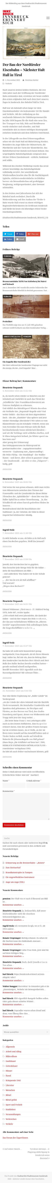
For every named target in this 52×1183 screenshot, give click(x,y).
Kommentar (9, 791)
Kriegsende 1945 (13, 1080)
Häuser (9, 1071)
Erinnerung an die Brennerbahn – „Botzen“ (25, 863)
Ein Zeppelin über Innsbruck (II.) (16, 361)
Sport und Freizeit (14, 1105)
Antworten (7, 469)
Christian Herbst (31, 80)
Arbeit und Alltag (12, 337)
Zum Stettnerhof (13, 868)
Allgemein (10, 1047)
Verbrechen (11, 1119)
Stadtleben (10, 1109)
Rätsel (8, 1095)
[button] (8, 234)
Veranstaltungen (13, 1114)
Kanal (8, 1076)
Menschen (10, 1090)
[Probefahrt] (26, 306)
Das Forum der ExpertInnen (15, 1138)
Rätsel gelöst (11, 1100)
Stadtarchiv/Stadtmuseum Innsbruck (32, 1176)
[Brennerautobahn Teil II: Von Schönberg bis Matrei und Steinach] (26, 266)
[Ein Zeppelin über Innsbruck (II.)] (26, 346)
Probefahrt (7, 321)
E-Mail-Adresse (34, 781)
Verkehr (8, 84)
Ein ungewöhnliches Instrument (20, 877)
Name (6, 781)
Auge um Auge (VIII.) (15, 882)
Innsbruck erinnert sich (16, 19)
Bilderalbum (11, 1056)
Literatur (10, 1085)
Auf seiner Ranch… (13, 1149)
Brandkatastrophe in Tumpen (19, 872)
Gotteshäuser (12, 1066)
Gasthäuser (11, 1061)
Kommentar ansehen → (13, 905)
